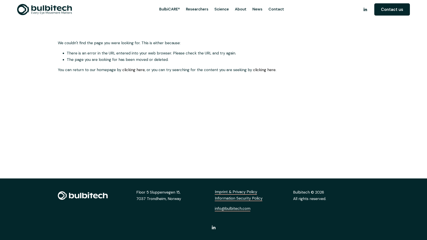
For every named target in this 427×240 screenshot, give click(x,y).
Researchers (197, 9)
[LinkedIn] (365, 9)
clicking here (133, 69)
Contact (276, 9)
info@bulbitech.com (232, 208)
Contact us (392, 9)
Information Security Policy (238, 198)
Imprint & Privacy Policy (236, 191)
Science (221, 9)
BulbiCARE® (169, 9)
